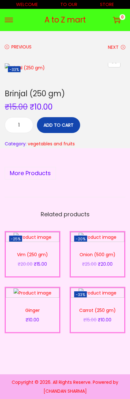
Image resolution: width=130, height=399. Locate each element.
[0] (117, 20)
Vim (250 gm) (32, 254)
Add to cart (59, 125)
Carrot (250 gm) (97, 310)
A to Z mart (65, 20)
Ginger (32, 310)
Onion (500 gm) (97, 254)
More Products (30, 173)
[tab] (65, 173)
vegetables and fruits (51, 144)
